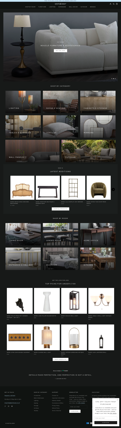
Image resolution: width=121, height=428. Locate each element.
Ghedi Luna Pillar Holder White (45, 315)
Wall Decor (73, 6)
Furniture (42, 6)
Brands (93, 6)
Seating (36, 403)
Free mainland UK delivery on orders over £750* (60, 0)
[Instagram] (8, 406)
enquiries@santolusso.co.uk (12, 403)
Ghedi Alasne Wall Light (42, 352)
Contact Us (55, 395)
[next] (113, 189)
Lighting (52, 6)
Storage (36, 405)
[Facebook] (5, 406)
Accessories (37, 395)
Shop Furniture (52, 50)
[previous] (7, 189)
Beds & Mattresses (39, 398)
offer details (113, 413)
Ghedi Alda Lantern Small (97, 352)
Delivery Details (56, 400)
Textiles (36, 410)
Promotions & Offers (57, 403)
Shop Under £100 (60, 359)
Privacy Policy (55, 405)
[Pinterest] (12, 406)
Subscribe (105, 422)
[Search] (113, 4)
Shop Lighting (68, 50)
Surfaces (36, 408)
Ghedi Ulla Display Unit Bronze (72, 201)
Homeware (62, 6)
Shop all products (60, 208)
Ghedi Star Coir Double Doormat (18, 352)
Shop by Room (30, 6)
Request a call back (10, 395)
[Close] (117, 399)
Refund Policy (56, 408)
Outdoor (84, 6)
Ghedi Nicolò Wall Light (69, 315)
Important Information (58, 398)
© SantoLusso (10, 423)
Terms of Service (56, 410)
